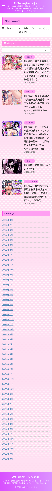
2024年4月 (7, 359)
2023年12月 (8, 379)
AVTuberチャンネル (26, 3)
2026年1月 (7, 254)
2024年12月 (8, 319)
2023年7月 (7, 404)
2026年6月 (7, 230)
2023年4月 (7, 419)
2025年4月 (7, 299)
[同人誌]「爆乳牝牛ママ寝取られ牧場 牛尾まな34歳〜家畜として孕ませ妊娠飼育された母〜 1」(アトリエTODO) (37, 193)
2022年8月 (7, 458)
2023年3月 (7, 424)
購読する (11, 43)
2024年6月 (7, 349)
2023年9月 (7, 394)
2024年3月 (7, 364)
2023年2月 (7, 429)
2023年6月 (7, 409)
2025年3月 (7, 304)
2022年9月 (7, 453)
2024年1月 (7, 374)
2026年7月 (7, 225)
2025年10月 (8, 269)
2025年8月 (7, 279)
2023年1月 (7, 434)
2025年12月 (8, 259)
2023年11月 (7, 384)
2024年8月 (7, 339)
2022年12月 (8, 438)
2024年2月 (7, 369)
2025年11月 (7, 264)
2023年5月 (7, 414)
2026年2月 (7, 249)
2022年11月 (7, 443)
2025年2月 (7, 309)
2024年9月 (7, 334)
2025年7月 (7, 284)
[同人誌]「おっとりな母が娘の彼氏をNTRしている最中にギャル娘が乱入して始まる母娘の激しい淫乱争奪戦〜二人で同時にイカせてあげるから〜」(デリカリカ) (36, 138)
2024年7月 (7, 344)
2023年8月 (7, 399)
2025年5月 (7, 294)
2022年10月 (8, 448)
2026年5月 (7, 235)
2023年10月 (8, 389)
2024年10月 (8, 329)
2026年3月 (7, 244)
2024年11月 (7, 324)
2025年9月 (7, 274)
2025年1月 (7, 314)
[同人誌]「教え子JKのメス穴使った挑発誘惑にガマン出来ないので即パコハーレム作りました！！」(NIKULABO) (36, 103)
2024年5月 (7, 354)
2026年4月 (7, 240)
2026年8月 (7, 220)
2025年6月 (7, 289)
